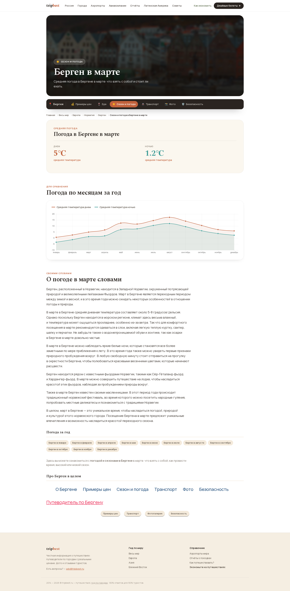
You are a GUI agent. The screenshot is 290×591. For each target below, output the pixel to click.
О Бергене (66, 489)
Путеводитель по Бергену (74, 502)
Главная (50, 115)
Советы (177, 5)
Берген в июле (172, 442)
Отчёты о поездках (200, 558)
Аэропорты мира (199, 553)
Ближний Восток (138, 567)
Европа (76, 115)
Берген (102, 115)
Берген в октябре (58, 449)
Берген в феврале (82, 442)
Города (82, 5)
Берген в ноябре (82, 449)
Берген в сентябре (220, 442)
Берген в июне (150, 442)
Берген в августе (195, 442)
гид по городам (99, 582)
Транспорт (150, 104)
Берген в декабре (107, 449)
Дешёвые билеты (229, 5)
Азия (131, 562)
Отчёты (135, 5)
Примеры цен (81, 104)
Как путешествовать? (202, 562)
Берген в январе (57, 442)
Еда (102, 104)
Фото (170, 104)
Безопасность (192, 104)
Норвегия (89, 115)
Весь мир (64, 115)
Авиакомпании (117, 5)
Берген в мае (129, 442)
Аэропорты (98, 5)
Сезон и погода (133, 489)
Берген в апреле (107, 442)
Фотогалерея (155, 513)
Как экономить (202, 5)
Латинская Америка (156, 5)
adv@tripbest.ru (75, 568)
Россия (69, 5)
